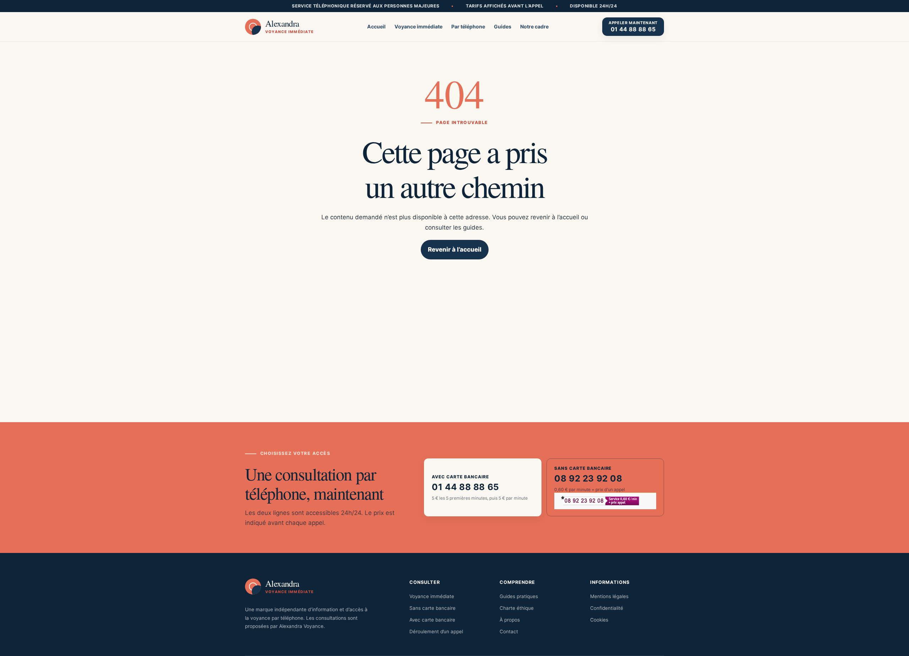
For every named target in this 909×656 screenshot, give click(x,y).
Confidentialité (606, 608)
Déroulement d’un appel (436, 631)
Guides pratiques (519, 596)
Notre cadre (534, 26)
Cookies (599, 620)
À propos (510, 620)
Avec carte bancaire (432, 620)
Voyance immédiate (418, 26)
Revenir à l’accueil (454, 249)
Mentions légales (609, 596)
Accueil (376, 26)
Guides (502, 26)
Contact (509, 631)
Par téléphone (468, 26)
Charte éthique (517, 608)
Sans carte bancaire (432, 608)
